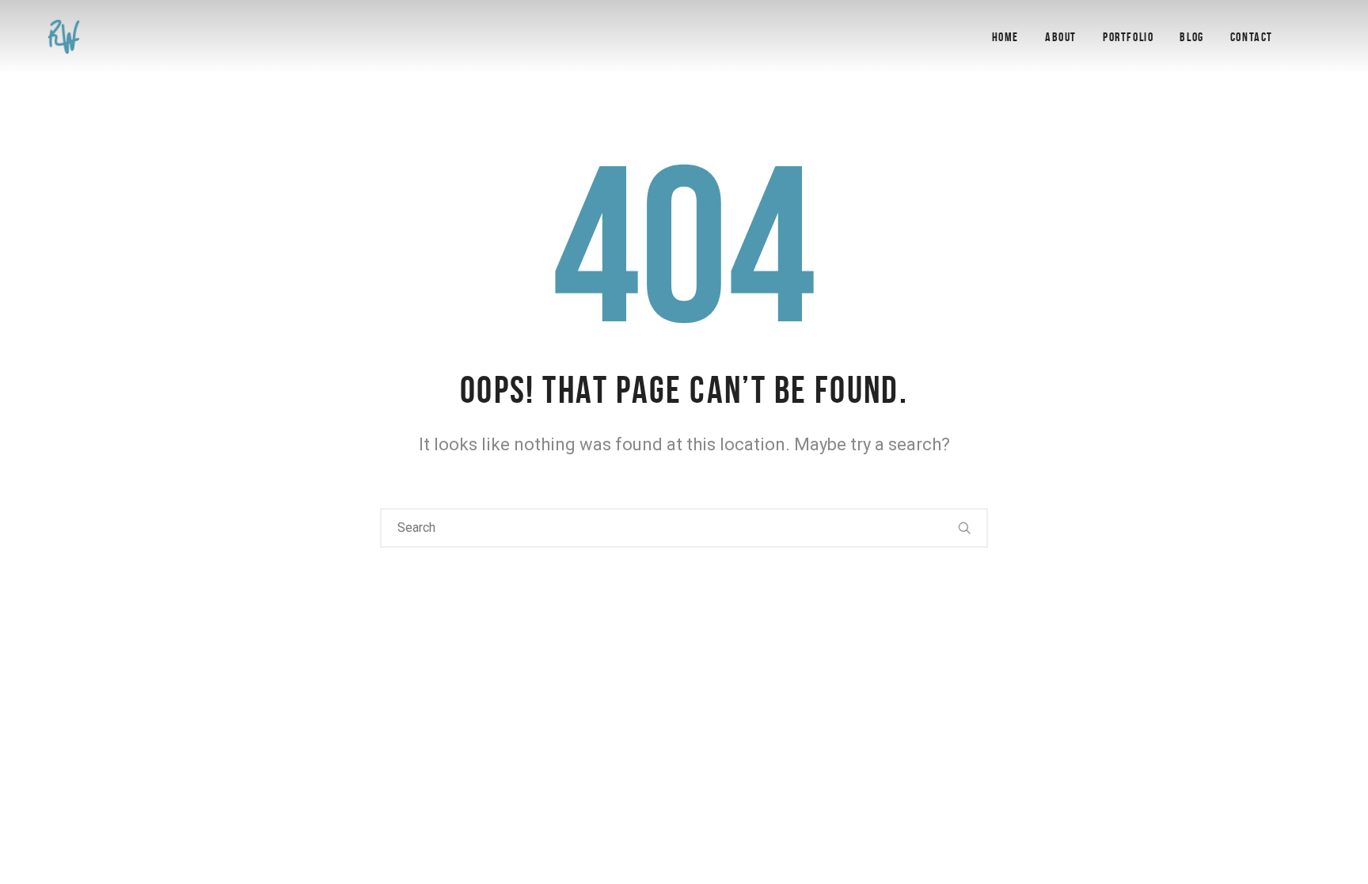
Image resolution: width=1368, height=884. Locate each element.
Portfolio (1128, 37)
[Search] (965, 528)
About (1061, 37)
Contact (1251, 37)
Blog (1191, 37)
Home (1005, 37)
